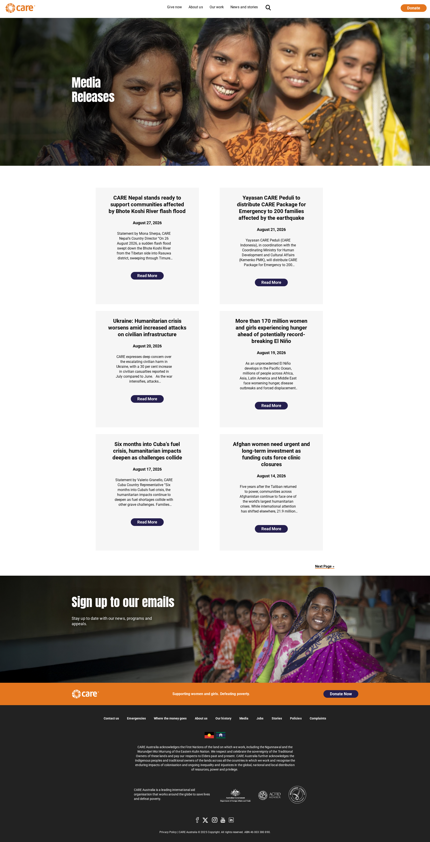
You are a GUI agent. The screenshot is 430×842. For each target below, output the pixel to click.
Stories (277, 718)
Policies (296, 718)
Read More (147, 275)
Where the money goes (170, 718)
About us (201, 718)
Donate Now (341, 693)
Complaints (318, 718)
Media (243, 718)
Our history (223, 718)
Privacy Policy (168, 832)
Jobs (259, 718)
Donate (413, 8)
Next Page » (324, 566)
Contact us (111, 718)
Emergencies (136, 718)
